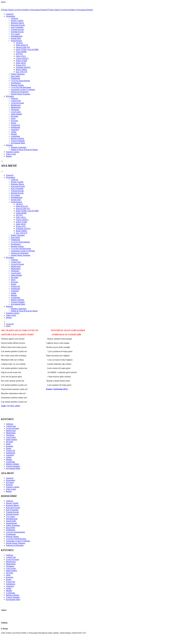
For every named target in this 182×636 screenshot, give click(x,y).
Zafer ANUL (21, 56)
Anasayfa (9, 14)
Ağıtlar (13, 132)
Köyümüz (10, 96)
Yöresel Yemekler (18, 141)
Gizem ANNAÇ (22, 58)
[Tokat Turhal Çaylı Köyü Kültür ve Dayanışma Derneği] (47, 10)
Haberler (9, 145)
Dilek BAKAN (22, 45)
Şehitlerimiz (15, 127)
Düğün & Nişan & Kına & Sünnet (24, 150)
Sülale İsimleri (16, 114)
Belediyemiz (16, 105)
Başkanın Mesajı (17, 23)
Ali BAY (19, 43)
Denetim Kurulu (17, 32)
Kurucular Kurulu (18, 25)
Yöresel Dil (15, 125)
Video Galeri (11, 154)
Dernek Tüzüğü (17, 21)
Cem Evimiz (16, 112)
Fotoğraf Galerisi (12, 152)
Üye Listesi (15, 34)
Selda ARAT (21, 63)
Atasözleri (15, 130)
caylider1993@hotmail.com (19, 629)
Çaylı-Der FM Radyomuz (21, 87)
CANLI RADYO (8, 6)
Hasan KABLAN (23, 47)
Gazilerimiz (15, 136)
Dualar (13, 123)
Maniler (14, 134)
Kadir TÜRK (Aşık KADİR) (27, 49)
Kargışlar (14, 121)
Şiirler (13, 118)
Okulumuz (15, 109)
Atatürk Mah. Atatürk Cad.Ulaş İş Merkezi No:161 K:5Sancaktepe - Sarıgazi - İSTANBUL (15, 614)
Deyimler (14, 116)
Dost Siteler (15, 76)
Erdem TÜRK (21, 61)
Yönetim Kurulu (17, 29)
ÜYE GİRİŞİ (39, 6)
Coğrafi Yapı (16, 101)
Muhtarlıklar (16, 107)
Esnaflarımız (16, 83)
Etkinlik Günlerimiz (18, 147)
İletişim (9, 156)
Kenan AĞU (21, 65)
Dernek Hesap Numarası (20, 94)
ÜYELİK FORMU (24, 6)
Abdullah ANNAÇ (23, 67)
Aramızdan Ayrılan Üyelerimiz (23, 89)
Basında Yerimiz (17, 85)
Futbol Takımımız (18, 74)
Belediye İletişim (17, 138)
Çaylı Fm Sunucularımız (20, 81)
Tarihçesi (14, 18)
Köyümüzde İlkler (18, 143)
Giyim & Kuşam (17, 103)
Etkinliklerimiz (16, 36)
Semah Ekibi (16, 38)
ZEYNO (19, 54)
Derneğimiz (10, 16)
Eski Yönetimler (17, 27)
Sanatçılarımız (16, 41)
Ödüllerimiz (15, 78)
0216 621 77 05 (14, 623)
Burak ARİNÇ (21, 69)
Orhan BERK (21, 52)
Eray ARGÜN (21, 72)
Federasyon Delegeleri (19, 92)
